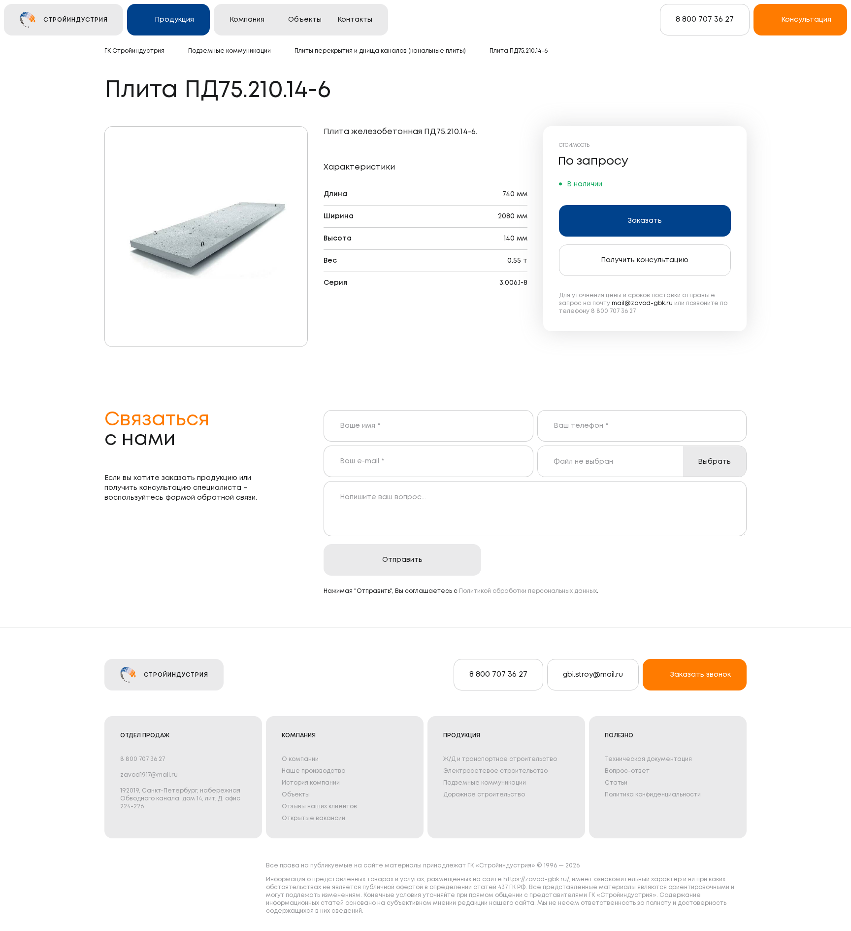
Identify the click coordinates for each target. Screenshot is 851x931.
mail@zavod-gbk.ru (642, 303)
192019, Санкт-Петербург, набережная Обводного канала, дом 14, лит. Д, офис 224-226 (180, 798)
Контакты (354, 20)
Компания (246, 20)
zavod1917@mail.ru (149, 775)
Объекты (305, 20)
